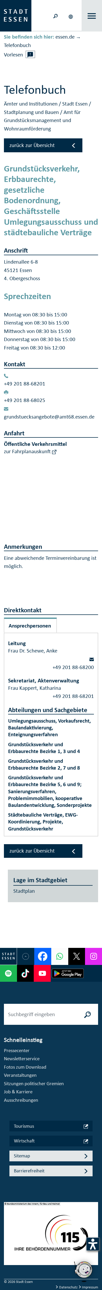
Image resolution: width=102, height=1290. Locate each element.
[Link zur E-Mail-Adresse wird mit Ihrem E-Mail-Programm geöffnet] (91, 659)
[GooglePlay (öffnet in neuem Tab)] (67, 973)
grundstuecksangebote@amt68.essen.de (49, 416)
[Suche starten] (87, 1014)
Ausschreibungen (21, 1100)
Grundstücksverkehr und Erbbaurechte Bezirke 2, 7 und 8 (44, 764)
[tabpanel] (51, 1236)
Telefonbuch (17, 45)
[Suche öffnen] (55, 15)
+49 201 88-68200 (73, 667)
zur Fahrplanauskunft (28, 451)
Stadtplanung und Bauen (32, 112)
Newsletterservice (21, 1059)
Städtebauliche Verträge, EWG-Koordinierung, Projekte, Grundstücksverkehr (43, 821)
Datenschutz (68, 1287)
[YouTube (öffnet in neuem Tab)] (42, 973)
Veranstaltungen (20, 1075)
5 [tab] (8, 1262)
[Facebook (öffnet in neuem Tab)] (42, 956)
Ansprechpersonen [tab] (30, 625)
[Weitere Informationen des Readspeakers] (30, 54)
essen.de (65, 36)
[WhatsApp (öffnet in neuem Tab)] (59, 956)
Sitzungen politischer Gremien (34, 1083)
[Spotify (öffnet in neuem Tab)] (8, 973)
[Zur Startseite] (15, 15)
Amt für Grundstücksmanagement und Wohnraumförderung (42, 120)
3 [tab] (8, 1245)
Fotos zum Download (25, 1067)
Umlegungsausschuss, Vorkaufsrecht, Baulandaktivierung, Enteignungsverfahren (49, 727)
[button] (71, 15)
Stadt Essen (75, 103)
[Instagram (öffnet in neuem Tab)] (93, 956)
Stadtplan (24, 890)
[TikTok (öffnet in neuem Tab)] (25, 973)
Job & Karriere (18, 1092)
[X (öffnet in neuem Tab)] (76, 956)
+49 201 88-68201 (24, 383)
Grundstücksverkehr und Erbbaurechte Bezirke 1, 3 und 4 (44, 748)
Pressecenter (17, 1050)
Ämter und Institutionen (31, 103)
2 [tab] (8, 1237)
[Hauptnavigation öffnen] (91, 16)
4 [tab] (8, 1253)
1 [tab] (8, 1228)
